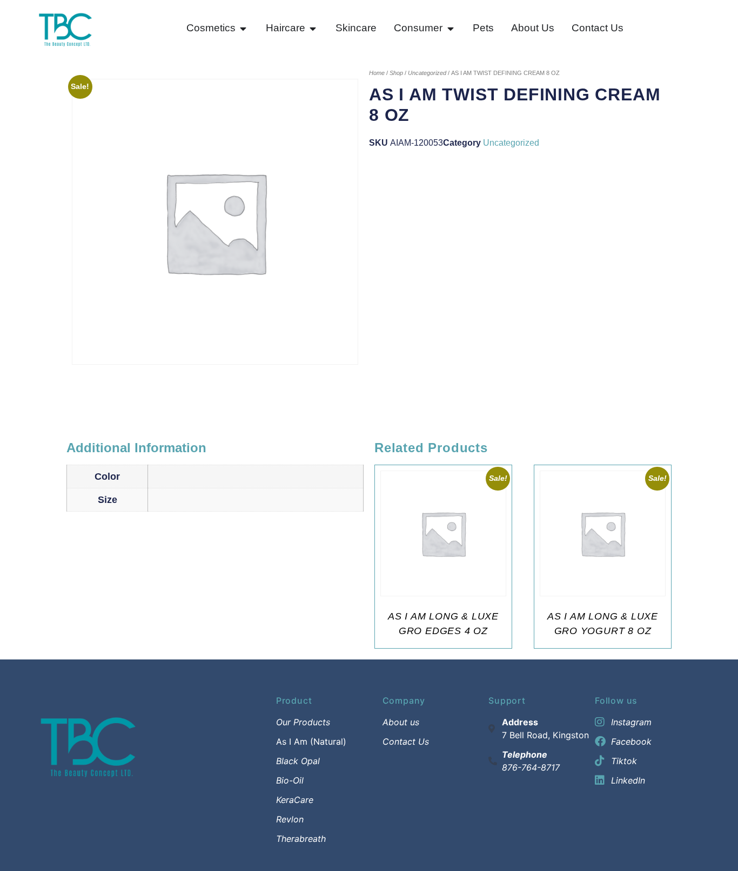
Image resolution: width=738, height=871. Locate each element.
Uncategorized (427, 73)
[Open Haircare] (313, 28)
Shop (396, 73)
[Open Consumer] (450, 28)
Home (377, 73)
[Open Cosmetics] (243, 28)
